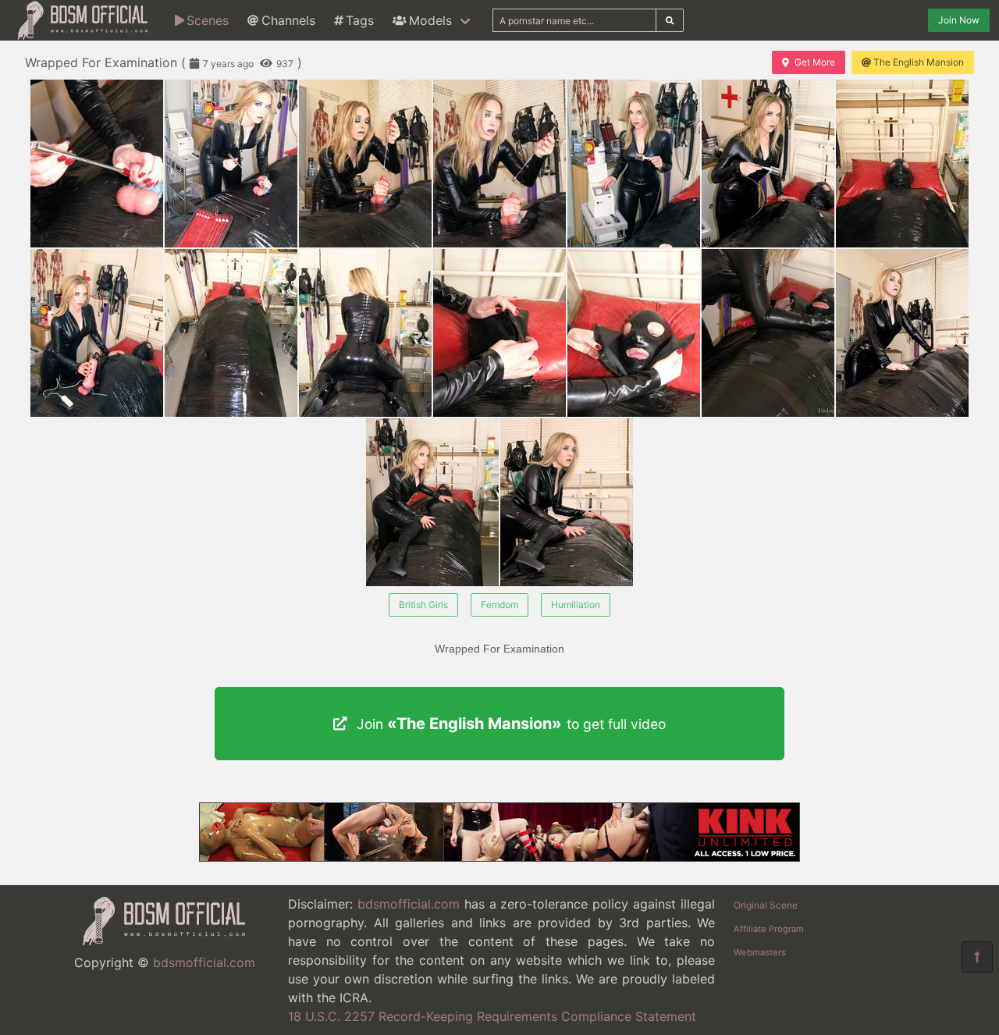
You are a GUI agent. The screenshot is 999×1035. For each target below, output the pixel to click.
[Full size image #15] (566, 502)
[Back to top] (977, 957)
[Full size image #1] (231, 163)
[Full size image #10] (499, 333)
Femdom (499, 604)
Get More (815, 62)
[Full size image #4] (633, 163)
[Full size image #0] (96, 163)
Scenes (208, 20)
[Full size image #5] (768, 163)
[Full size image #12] (768, 333)
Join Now (958, 20)
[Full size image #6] (902, 163)
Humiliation (575, 604)
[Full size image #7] (96, 333)
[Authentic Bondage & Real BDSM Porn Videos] (499, 857)
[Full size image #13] (902, 333)
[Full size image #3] (499, 163)
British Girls (423, 604)
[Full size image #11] (633, 333)
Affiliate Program (769, 928)
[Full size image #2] (365, 163)
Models (430, 20)
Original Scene (766, 905)
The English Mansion (918, 62)
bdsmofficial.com (204, 962)
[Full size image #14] (432, 502)
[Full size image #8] (231, 333)
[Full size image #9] (365, 333)
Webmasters (760, 952)
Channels (288, 20)
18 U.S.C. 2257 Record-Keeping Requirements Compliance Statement (492, 1016)
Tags (360, 20)
